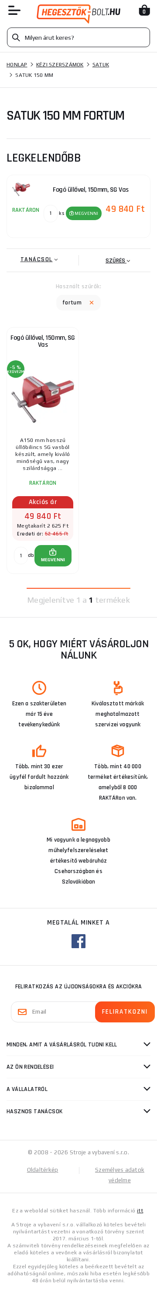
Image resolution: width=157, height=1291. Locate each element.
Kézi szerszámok (60, 65)
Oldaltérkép (42, 1170)
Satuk (100, 65)
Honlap (17, 65)
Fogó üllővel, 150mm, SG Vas (42, 341)
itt (140, 1211)
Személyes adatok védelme (119, 1175)
